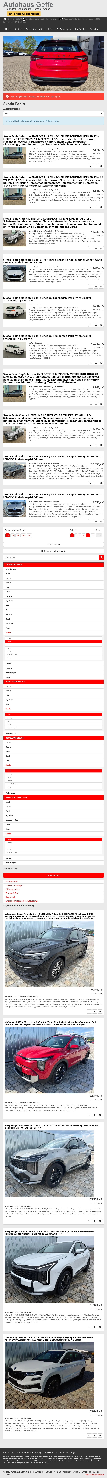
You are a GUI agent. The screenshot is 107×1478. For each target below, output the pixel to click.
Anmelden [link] (55, 875)
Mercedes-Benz (12, 820)
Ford (8, 592)
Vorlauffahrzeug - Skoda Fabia (53, 271)
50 (17, 535)
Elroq (9, 638)
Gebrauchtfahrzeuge (16, 797)
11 (93, 535)
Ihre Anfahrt (80, 29)
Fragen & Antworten (35, 29)
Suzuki (9, 663)
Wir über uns (12, 881)
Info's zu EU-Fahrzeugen (59, 29)
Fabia (9, 641)
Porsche (9, 623)
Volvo (8, 677)
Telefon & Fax (12, 893)
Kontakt (18, 29)
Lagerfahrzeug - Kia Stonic (53, 1068)
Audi (8, 573)
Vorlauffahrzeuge (15, 681)
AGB (18, 1452)
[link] (90, 166)
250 (29, 535)
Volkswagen (11, 672)
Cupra (8, 578)
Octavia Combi (12, 654)
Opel (8, 619)
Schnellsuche (53, 544)
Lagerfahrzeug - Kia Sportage (53, 1173)
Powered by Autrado (94, 1474)
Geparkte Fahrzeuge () (55, 551)
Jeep (7, 605)
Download (10, 897)
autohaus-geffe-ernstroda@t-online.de (42, 19)
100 (23, 535)
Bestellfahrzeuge (14, 738)
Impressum (8, 1452)
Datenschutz (48, 1452)
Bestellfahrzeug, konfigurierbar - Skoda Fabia (53, 149)
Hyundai (9, 601)
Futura (9, 596)
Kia (7, 610)
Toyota (9, 668)
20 (12, 535)
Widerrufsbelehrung (31, 1452)
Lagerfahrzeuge (14, 564)
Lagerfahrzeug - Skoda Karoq (53, 1386)
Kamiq (9, 645)
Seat (8, 628)
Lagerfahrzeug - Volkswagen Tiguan (53, 962)
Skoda (8, 632)
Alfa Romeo (11, 569)
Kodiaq (9, 651)
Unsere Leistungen (14, 885)
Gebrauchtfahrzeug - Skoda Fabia (53, 309)
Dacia (8, 582)
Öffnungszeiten (13, 889)
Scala (9, 658)
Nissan (9, 614)
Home (8, 29)
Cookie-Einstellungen (66, 1452)
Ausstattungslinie (11, 108)
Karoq (9, 648)
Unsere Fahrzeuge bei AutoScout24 (22, 900)
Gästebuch (95, 29)
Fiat (7, 587)
